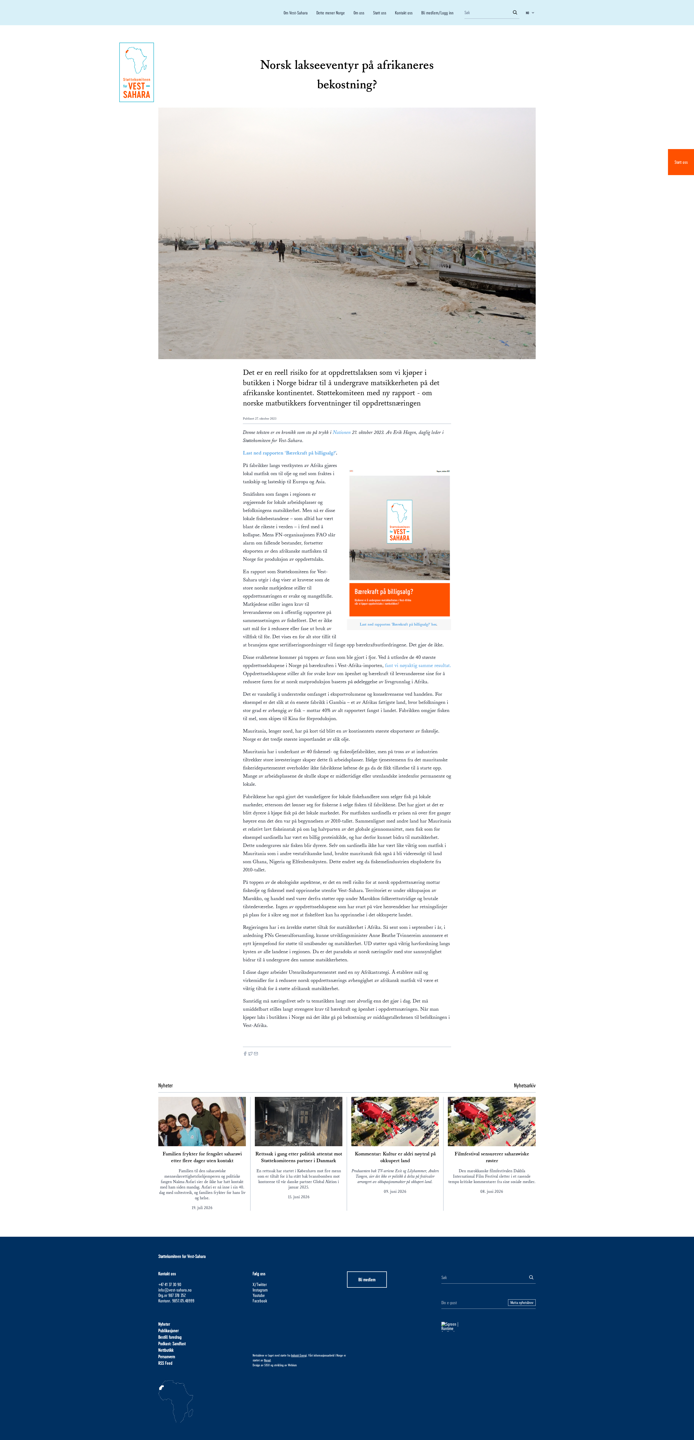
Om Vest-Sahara (296, 12)
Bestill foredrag (170, 1336)
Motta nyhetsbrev (521, 1302)
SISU (267, 1365)
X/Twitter (260, 1284)
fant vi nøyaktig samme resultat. (417, 665)
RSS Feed (165, 1362)
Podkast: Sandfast (172, 1343)
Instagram (260, 1289)
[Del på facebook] (245, 1054)
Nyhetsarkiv (525, 1085)
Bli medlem (366, 1279)
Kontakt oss (404, 12)
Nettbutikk (166, 1349)
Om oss (359, 12)
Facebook (260, 1300)
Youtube (259, 1295)
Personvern (166, 1356)
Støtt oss (681, 162)
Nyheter (164, 1323)
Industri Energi (299, 1355)
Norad (267, 1360)
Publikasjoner (168, 1330)
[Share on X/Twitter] (250, 1054)
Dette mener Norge (330, 12)
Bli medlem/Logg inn (437, 12)
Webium (292, 1365)
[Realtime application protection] (488, 1327)
